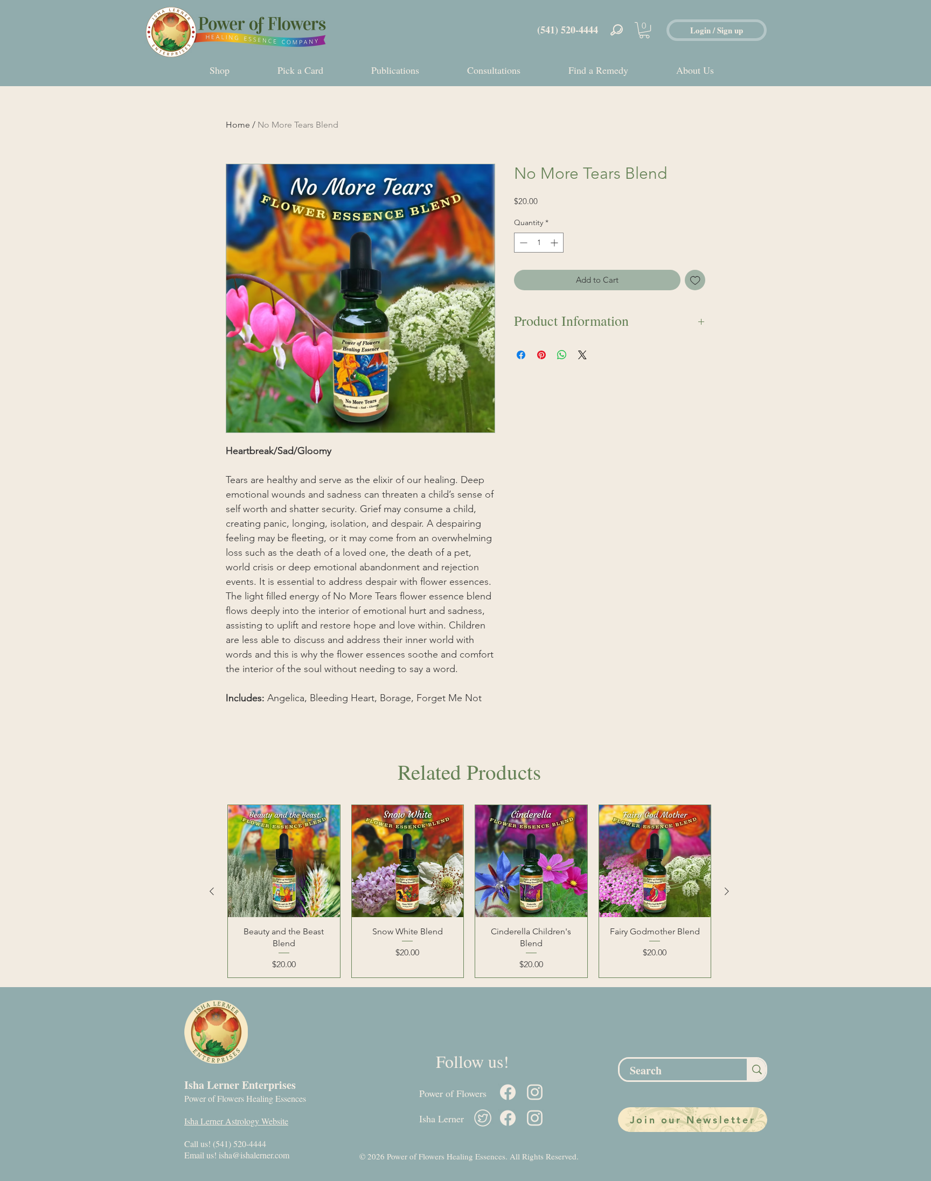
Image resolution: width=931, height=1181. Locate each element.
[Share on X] (582, 354)
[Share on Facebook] (521, 354)
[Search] (756, 1069)
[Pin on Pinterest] (541, 354)
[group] (469, 891)
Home (238, 125)
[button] (644, 30)
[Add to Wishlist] (695, 280)
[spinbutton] (538, 242)
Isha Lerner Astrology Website (236, 1121)
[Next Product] (726, 891)
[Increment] (555, 242)
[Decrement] (522, 242)
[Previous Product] (211, 891)
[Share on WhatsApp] (561, 354)
